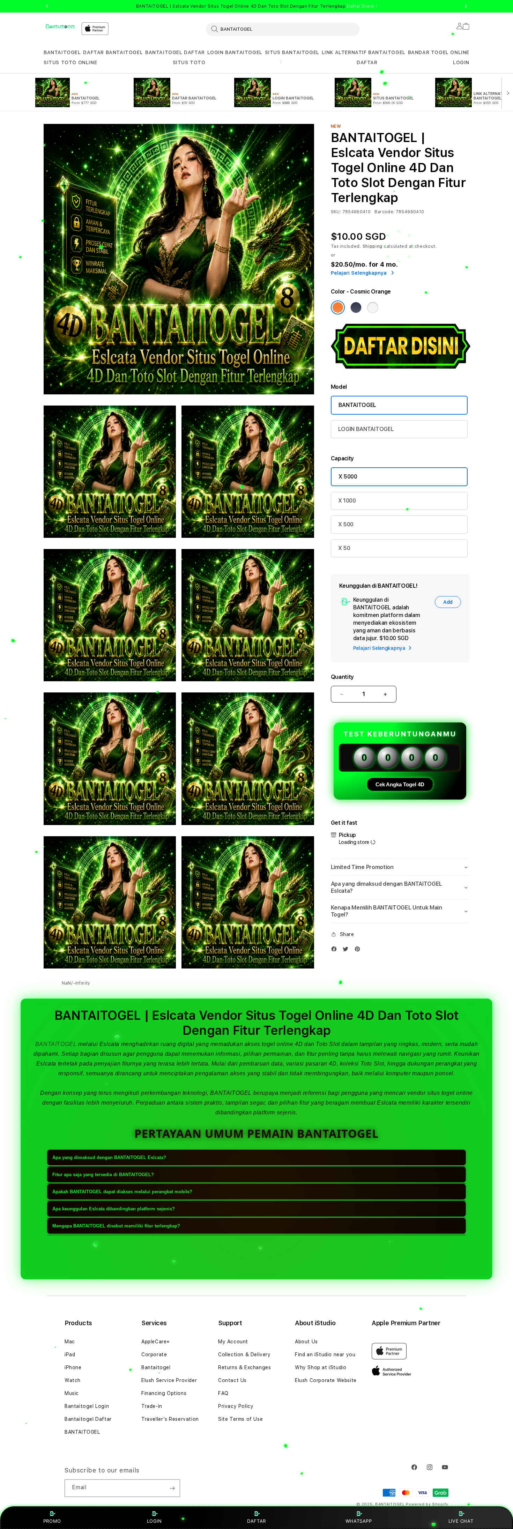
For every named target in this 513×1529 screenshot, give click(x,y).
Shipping (373, 246)
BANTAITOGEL (62, 52)
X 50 (344, 548)
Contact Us (232, 1380)
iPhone (73, 1367)
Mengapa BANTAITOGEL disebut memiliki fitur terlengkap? (116, 1226)
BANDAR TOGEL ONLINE (438, 52)
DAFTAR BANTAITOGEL (113, 52)
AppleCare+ (155, 1341)
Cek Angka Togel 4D (400, 784)
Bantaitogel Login (87, 1406)
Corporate (154, 1354)
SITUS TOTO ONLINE (70, 62)
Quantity (342, 677)
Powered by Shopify (427, 1504)
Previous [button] (47, 6)
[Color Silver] (372, 307)
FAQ (223, 1393)
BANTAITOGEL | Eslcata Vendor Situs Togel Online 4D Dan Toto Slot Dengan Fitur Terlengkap (256, 6)
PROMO (52, 1521)
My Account (233, 1341)
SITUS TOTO (189, 62)
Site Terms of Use (240, 1419)
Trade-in (151, 1406)
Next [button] (465, 6)
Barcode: (384, 211)
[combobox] (282, 29)
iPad (70, 1354)
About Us (306, 1341)
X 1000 (347, 500)
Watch (73, 1380)
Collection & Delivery (244, 1354)
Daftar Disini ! (362, 6)
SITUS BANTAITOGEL (292, 52)
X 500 (346, 524)
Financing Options (163, 1393)
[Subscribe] (172, 1488)
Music (72, 1393)
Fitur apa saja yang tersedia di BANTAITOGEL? (103, 1174)
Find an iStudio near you (325, 1354)
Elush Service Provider (169, 1380)
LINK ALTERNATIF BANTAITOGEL (364, 52)
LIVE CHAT (460, 1521)
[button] (62, 52)
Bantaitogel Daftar (88, 1419)
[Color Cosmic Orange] (338, 307)
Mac (70, 1341)
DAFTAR (256, 1521)
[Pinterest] (359, 950)
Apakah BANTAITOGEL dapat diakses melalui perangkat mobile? (122, 1191)
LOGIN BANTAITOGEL (234, 52)
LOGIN (154, 1521)
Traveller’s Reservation (170, 1419)
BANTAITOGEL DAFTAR (175, 52)
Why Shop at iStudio (320, 1367)
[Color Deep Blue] (356, 307)
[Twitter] (347, 950)
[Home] (60, 26)
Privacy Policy (235, 1406)
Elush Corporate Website (326, 1380)
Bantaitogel (156, 1367)
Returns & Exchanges (244, 1367)
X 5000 (348, 476)
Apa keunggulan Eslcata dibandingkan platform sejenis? (113, 1208)
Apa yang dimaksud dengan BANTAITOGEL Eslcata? (109, 1157)
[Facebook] (336, 950)
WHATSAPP (358, 1521)
